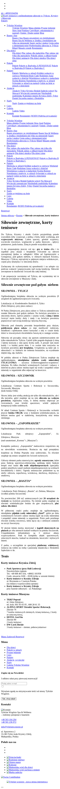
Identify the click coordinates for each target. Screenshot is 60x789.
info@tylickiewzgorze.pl (12, 727)
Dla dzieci (11, 50)
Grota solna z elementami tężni (33, 138)
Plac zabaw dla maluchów (33, 53)
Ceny (9, 106)
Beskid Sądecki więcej (44, 91)
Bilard (15, 48)
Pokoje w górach (14, 650)
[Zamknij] (2, 787)
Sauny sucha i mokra (39, 43)
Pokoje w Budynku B (49, 158)
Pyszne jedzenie (14, 652)
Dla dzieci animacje (21, 58)
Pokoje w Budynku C (35, 68)
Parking (25, 30)
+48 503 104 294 (8, 719)
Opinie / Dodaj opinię (29, 33)
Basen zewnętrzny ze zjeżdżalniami (39, 38)
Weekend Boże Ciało (29, 76)
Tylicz (23, 91)
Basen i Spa (12, 35)
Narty (9, 101)
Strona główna (7, 215)
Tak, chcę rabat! (8, 699)
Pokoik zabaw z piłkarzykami (44, 55)
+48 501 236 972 (8, 722)
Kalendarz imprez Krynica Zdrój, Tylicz (40, 96)
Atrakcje (10, 88)
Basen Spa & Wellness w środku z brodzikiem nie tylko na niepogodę (32, 134)
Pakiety (4, 21)
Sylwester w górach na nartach (25, 83)
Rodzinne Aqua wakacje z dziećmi (32, 168)
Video (22, 111)
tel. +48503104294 (9, 13)
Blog (42, 33)
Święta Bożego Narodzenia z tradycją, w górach (33, 81)
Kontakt (10, 113)
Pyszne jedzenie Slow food (31, 123)
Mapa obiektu (34, 28)
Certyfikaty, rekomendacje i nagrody (23, 125)
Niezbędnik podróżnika (37, 183)
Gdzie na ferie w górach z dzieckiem (30, 176)
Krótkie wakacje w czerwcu (36, 166)
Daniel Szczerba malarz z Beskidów (28, 98)
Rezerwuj (5, 211)
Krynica (29, 91)
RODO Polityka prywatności (44, 116)
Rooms (19, 215)
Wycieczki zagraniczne (31, 93)
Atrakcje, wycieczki (15, 660)
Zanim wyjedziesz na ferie (29, 103)
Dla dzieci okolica (38, 58)
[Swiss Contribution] (10, 777)
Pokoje (10, 63)
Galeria (10, 108)
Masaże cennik (24, 48)
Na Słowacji (46, 181)
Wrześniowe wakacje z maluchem (44, 78)
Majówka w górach (28, 73)
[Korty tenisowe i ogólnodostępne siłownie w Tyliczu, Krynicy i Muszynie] (30, 18)
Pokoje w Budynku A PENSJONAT (35, 65)
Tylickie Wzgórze (14, 25)
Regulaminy (37, 48)
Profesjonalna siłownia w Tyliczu (43, 45)
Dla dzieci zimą (38, 153)
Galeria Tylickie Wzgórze (18, 665)
